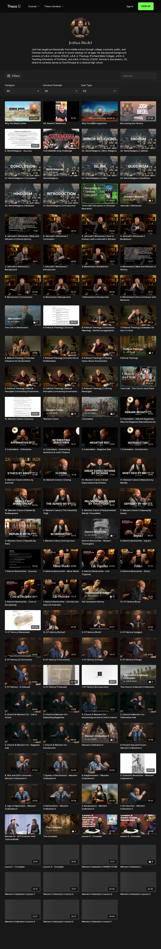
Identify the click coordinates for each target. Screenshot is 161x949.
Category (10, 85)
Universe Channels (52, 85)
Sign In (129, 6)
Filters (16, 75)
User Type (86, 85)
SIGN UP (145, 6)
